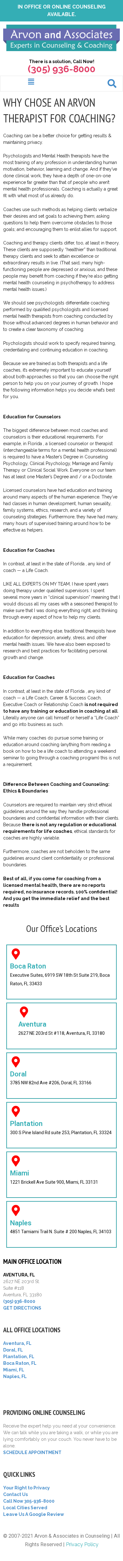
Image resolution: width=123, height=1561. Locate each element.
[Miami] (15, 1160)
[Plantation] (15, 1111)
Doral (18, 1074)
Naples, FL (15, 1376)
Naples (21, 1223)
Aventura (32, 1024)
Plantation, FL (18, 1356)
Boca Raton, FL (20, 1363)
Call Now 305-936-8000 (29, 1501)
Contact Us (15, 1494)
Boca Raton (28, 966)
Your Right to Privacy (26, 1487)
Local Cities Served (25, 1507)
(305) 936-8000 (19, 1301)
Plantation (26, 1124)
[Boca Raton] (15, 953)
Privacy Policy (82, 1544)
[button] (31, 82)
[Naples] (15, 1210)
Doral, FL (13, 1349)
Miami (19, 1173)
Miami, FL (13, 1369)
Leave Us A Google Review (33, 1514)
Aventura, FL (17, 1343)
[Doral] (15, 1061)
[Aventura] (23, 1011)
